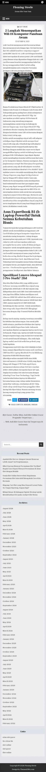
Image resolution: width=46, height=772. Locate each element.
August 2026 (8, 508)
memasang (27, 404)
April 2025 (7, 576)
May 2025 (7, 572)
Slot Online (23, 27)
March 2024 (8, 631)
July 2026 (7, 513)
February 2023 (9, 685)
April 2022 (7, 715)
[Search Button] (42, 2)
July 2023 (7, 664)
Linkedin (34, 400)
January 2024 (8, 639)
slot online (7, 745)
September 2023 (10, 656)
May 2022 (7, 711)
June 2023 (7, 669)
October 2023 (8, 652)
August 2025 (8, 559)
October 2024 (8, 601)
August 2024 (8, 610)
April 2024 (7, 627)
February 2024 (9, 635)
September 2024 (9, 605)
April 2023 (7, 677)
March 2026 (8, 530)
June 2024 (7, 618)
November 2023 (9, 648)
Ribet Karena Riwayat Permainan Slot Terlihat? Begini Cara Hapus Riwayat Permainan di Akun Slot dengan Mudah (22, 468)
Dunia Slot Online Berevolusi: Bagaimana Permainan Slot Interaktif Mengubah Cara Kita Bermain (22, 478)
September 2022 (10, 707)
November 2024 (9, 597)
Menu (7, 2)
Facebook (24, 400)
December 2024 (9, 593)
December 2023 (9, 643)
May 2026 (7, 521)
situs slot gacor (9, 737)
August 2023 (8, 660)
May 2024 (7, 622)
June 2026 (7, 517)
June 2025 (7, 568)
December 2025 (9, 542)
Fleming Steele (23, 7)
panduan (34, 404)
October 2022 (8, 702)
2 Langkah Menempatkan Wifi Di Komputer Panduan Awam (23, 34)
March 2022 (8, 719)
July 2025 (7, 563)
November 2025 (9, 547)
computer (19, 404)
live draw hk (8, 741)
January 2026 (8, 538)
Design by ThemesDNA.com (23, 769)
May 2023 (7, 673)
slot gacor (7, 749)
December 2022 (9, 694)
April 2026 (7, 525)
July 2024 (7, 614)
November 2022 (9, 698)
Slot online (7, 753)
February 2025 (9, 584)
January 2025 (8, 589)
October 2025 (8, 551)
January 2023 (8, 690)
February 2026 (9, 534)
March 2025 (8, 580)
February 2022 (9, 723)
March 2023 (8, 681)
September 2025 (10, 555)
